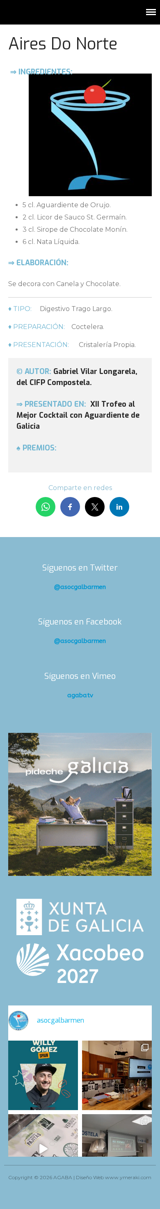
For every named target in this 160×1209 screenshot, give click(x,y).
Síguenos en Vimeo (80, 676)
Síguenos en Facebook (80, 621)
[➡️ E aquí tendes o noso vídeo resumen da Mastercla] (43, 1149)
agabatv (80, 695)
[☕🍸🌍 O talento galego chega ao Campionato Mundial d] (43, 1075)
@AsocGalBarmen (80, 587)
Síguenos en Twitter (80, 567)
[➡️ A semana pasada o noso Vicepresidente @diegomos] (117, 1075)
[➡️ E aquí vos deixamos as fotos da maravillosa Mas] (117, 1149)
